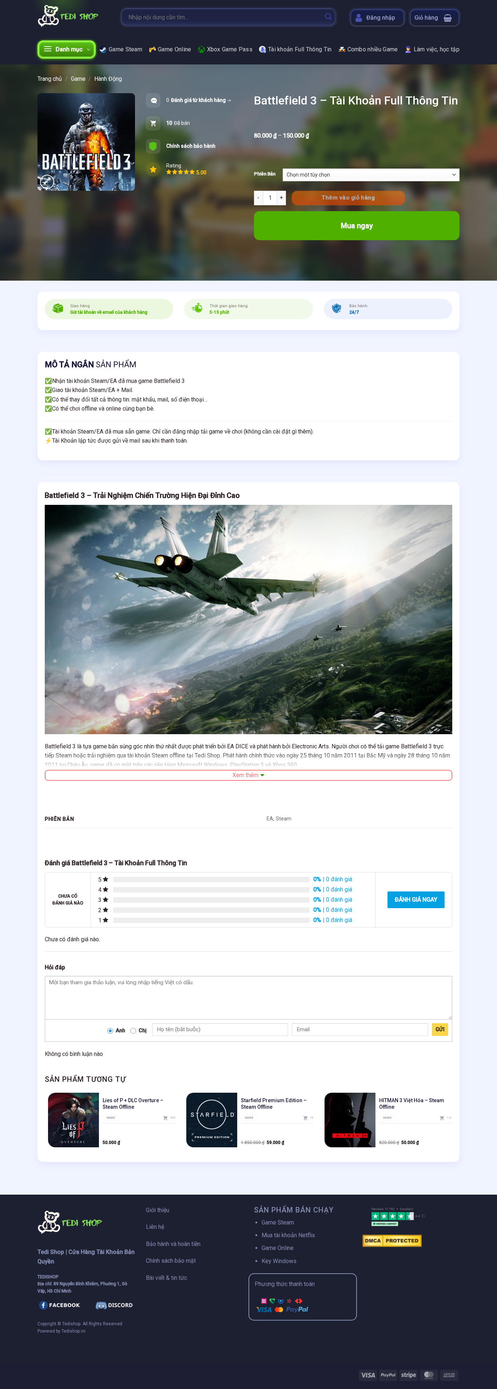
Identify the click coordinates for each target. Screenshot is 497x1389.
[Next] (451, 1123)
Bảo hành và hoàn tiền (173, 1243)
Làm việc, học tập (437, 49)
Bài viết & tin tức (166, 1277)
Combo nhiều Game (372, 49)
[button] (435, 18)
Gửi (440, 1029)
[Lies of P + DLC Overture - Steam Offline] (73, 1120)
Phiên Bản (264, 174)
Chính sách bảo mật (171, 1260)
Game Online (174, 49)
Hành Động (108, 78)
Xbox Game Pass (230, 49)
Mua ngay (357, 225)
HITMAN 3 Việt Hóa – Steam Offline (411, 1103)
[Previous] (45, 1123)
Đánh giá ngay (416, 899)
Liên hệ (155, 1226)
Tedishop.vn (73, 1331)
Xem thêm (245, 775)
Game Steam (125, 49)
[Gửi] (328, 17)
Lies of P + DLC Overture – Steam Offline (133, 1103)
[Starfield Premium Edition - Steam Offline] (211, 1120)
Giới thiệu (157, 1210)
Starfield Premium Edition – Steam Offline (274, 1103)
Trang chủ (49, 78)
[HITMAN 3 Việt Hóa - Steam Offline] (350, 1120)
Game (78, 78)
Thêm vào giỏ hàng (348, 197)
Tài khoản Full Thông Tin (300, 49)
